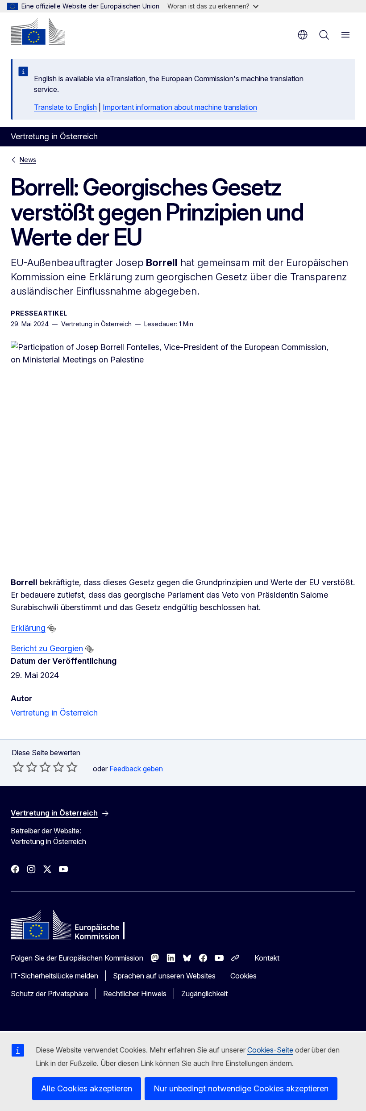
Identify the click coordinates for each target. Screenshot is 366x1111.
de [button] (302, 35)
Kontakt (266, 957)
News (28, 159)
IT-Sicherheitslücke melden (54, 975)
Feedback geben (136, 768)
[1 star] (18, 767)
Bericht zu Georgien (47, 648)
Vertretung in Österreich (54, 712)
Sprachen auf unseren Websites (164, 975)
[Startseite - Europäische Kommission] (38, 31)
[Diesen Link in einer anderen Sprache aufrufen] (51, 628)
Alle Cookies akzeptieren (86, 1088)
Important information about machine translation (180, 107)
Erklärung (28, 627)
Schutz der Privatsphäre (49, 993)
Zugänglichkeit (204, 993)
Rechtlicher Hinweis (134, 993)
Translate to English (65, 107)
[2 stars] (25, 767)
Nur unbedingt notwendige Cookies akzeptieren (241, 1088)
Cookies (243, 975)
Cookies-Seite (270, 1049)
